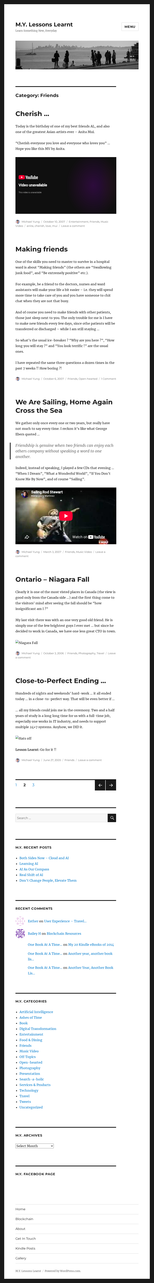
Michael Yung (31, 221)
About (20, 1229)
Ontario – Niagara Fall (52, 579)
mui (55, 225)
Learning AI (28, 864)
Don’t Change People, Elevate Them (48, 880)
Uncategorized (31, 1107)
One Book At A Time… (45, 945)
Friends (94, 221)
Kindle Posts (25, 1248)
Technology (28, 1090)
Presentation (29, 1074)
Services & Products (35, 1085)
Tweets (25, 1102)
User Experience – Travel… (65, 921)
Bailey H (34, 934)
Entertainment (78, 221)
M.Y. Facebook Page (35, 1174)
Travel (100, 653)
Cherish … (32, 114)
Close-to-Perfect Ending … (60, 681)
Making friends (41, 249)
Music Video (84, 551)
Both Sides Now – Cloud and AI (44, 858)
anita (30, 225)
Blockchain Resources (64, 934)
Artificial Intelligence (36, 1012)
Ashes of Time (30, 1017)
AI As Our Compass (34, 869)
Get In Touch (25, 1239)
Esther (33, 921)
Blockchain (24, 1219)
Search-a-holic (31, 1079)
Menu (130, 27)
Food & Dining (30, 1040)
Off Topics (27, 1057)
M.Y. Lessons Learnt (44, 24)
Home (20, 1209)
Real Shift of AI (31, 875)
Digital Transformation (37, 1029)
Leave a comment (73, 225)
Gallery (20, 1258)
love (48, 225)
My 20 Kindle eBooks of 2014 (91, 945)
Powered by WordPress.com (62, 1271)
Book (23, 1023)
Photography (86, 653)
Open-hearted (88, 378)
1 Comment (108, 378)
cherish (39, 225)
